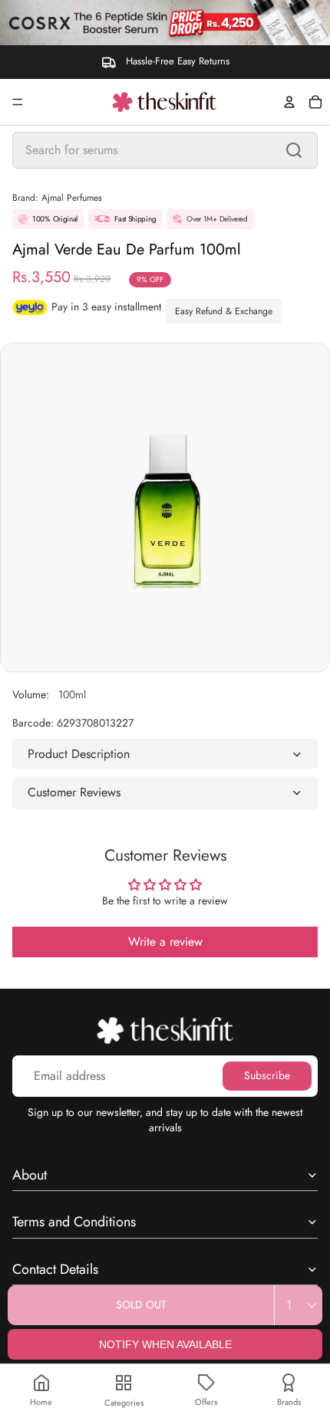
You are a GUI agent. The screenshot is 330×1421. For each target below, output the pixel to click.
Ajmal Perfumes (71, 198)
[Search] (294, 150)
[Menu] (17, 102)
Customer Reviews (74, 792)
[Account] (289, 102)
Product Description (79, 754)
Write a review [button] (165, 941)
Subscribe (267, 1075)
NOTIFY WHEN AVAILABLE (165, 1344)
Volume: (49, 694)
